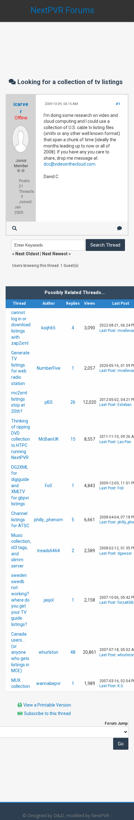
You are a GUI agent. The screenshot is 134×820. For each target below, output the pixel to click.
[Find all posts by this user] (14, 228)
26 (72, 402)
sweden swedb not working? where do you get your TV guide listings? (20, 600)
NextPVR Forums (62, 10)
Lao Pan (124, 442)
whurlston (48, 652)
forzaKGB (125, 602)
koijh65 (48, 327)
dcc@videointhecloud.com (69, 164)
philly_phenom (48, 519)
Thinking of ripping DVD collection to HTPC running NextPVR (20, 439)
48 (72, 652)
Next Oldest (27, 253)
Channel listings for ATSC (20, 519)
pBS (49, 402)
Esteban (124, 404)
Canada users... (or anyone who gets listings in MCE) (20, 652)
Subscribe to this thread (47, 713)
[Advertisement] (67, 43)
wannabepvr (48, 683)
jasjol (49, 600)
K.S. (120, 686)
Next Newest (55, 253)
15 (72, 439)
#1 (118, 104)
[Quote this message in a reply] (119, 228)
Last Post (107, 330)
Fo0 (48, 485)
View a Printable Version (47, 705)
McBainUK (49, 439)
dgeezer (124, 553)
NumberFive (48, 368)
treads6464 (48, 550)
